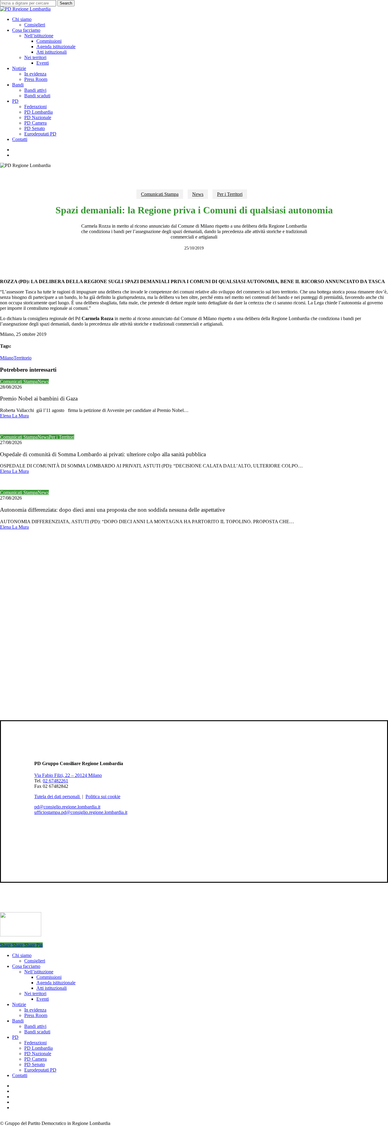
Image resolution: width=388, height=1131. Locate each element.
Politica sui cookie (102, 796)
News (197, 194)
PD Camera (35, 1059)
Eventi (42, 999)
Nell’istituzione (38, 971)
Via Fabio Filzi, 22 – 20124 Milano (68, 775)
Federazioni (35, 1042)
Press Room (35, 1015)
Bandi (18, 1020)
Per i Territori (229, 194)
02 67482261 (55, 780)
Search (66, 3)
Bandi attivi (35, 1026)
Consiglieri (34, 960)
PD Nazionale (37, 1053)
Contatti (19, 1075)
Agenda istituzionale (55, 982)
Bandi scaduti (37, 1031)
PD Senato (34, 1064)
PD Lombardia (38, 1048)
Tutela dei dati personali (57, 796)
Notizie (19, 1004)
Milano (7, 357)
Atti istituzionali (51, 988)
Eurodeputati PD (40, 1069)
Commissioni (49, 977)
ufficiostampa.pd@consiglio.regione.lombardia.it (80, 812)
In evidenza (35, 1009)
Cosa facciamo (26, 966)
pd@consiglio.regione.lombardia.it (67, 806)
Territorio (23, 357)
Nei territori (35, 993)
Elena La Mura (14, 415)
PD (15, 1037)
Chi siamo (22, 955)
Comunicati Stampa (160, 194)
